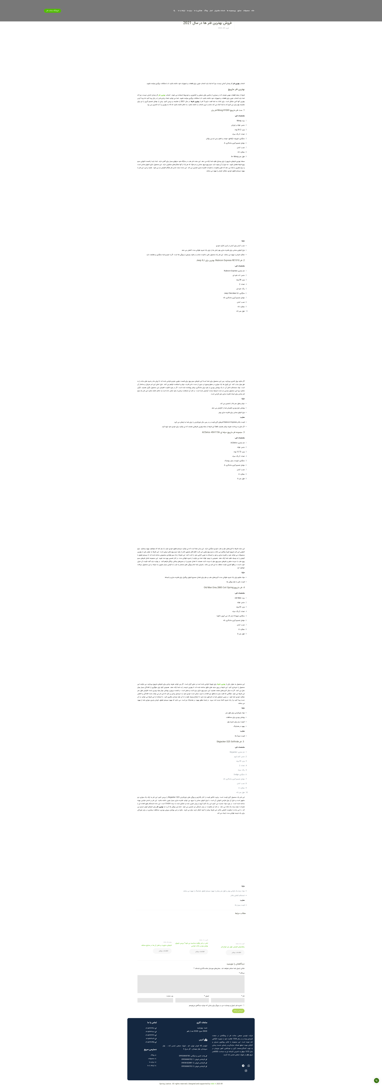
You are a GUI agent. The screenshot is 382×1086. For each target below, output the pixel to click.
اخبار (211, 10)
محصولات (246, 10)
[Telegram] (243, 1065)
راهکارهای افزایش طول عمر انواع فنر (233, 947)
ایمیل (206, 996)
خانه (252, 10)
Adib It (213, 1084)
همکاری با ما (198, 10)
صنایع (239, 10)
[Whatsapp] (248, 1065)
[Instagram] (246, 1070)
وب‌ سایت (170, 996)
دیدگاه (242, 973)
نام (243, 996)
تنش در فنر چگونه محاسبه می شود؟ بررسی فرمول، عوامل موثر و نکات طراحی (191, 944)
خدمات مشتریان (219, 10)
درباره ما (189, 10)
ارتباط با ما (181, 10)
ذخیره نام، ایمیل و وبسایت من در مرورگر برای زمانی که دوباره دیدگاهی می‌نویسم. (215, 1005)
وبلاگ (206, 10)
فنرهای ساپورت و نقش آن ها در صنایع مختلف (156, 945)
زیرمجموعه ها (231, 10)
